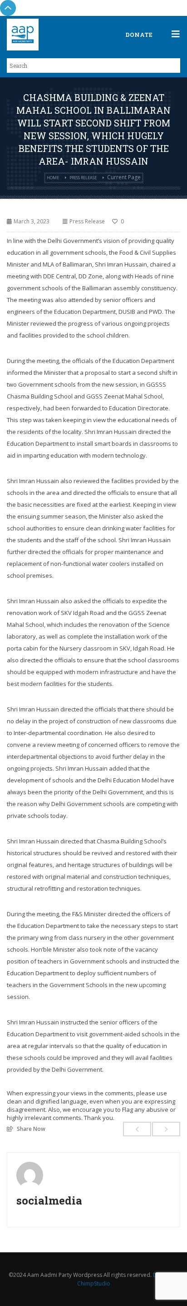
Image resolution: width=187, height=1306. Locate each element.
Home (53, 178)
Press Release (83, 178)
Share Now (31, 1128)
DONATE (139, 34)
